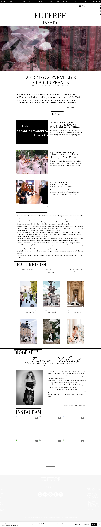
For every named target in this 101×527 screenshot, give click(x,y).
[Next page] (56, 206)
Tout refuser (86, 524)
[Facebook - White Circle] (55, 494)
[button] (12, 1)
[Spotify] (50, 494)
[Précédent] (9, 48)
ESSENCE (75, 304)
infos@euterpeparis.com (55, 517)
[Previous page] (44, 206)
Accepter (94, 524)
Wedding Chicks (51, 304)
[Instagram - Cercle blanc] (40, 494)
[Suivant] (91, 48)
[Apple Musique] (60, 494)
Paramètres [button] (78, 524)
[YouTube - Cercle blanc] (45, 494)
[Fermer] (99, 524)
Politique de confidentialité (12, 525)
